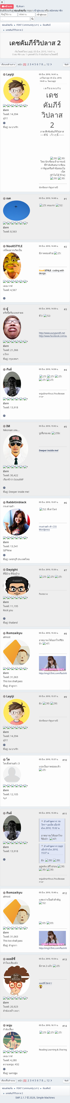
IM (8, 426)
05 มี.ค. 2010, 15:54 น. (48, 958)
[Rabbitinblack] (4, 555)
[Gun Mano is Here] (4, 415)
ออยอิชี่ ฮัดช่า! (45, 983)
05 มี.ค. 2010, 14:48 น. (48, 198)
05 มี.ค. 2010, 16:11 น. (48, 1025)
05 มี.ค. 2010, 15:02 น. (48, 426)
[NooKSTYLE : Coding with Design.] (4, 298)
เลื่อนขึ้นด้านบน (8, 1080)
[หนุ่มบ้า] (4, 1069)
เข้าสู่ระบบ (38, 10)
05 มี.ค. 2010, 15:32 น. (48, 633)
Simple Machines (45, 1097)
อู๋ (7, 309)
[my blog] (4, 618)
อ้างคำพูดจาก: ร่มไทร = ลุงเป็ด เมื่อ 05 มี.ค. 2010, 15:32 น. (50, 825)
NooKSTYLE (14, 246)
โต (8, 759)
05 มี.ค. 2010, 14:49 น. (48, 246)
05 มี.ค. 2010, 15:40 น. (48, 892)
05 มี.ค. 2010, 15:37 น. (48, 696)
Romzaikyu (14, 633)
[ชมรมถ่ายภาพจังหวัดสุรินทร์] (4, 487)
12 (47, 64)
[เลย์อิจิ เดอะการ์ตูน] (4, 123)
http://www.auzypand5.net (52, 333)
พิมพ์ (66, 64)
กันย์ (9, 369)
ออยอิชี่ (10, 959)
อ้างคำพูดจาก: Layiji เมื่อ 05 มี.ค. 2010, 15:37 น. (52, 849)
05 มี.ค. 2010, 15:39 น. (48, 813)
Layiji (10, 74)
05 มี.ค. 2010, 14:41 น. (48, 74)
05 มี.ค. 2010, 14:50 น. (48, 308)
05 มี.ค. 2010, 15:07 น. (48, 502)
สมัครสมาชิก (56, 10)
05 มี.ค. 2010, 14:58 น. (48, 369)
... (45, 64)
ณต (8, 198)
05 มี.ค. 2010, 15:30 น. (48, 569)
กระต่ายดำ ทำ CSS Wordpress (48, 528)
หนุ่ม (9, 1025)
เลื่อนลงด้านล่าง (8, 64)
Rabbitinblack (16, 502)
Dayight (12, 570)
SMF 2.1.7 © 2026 (25, 1097)
